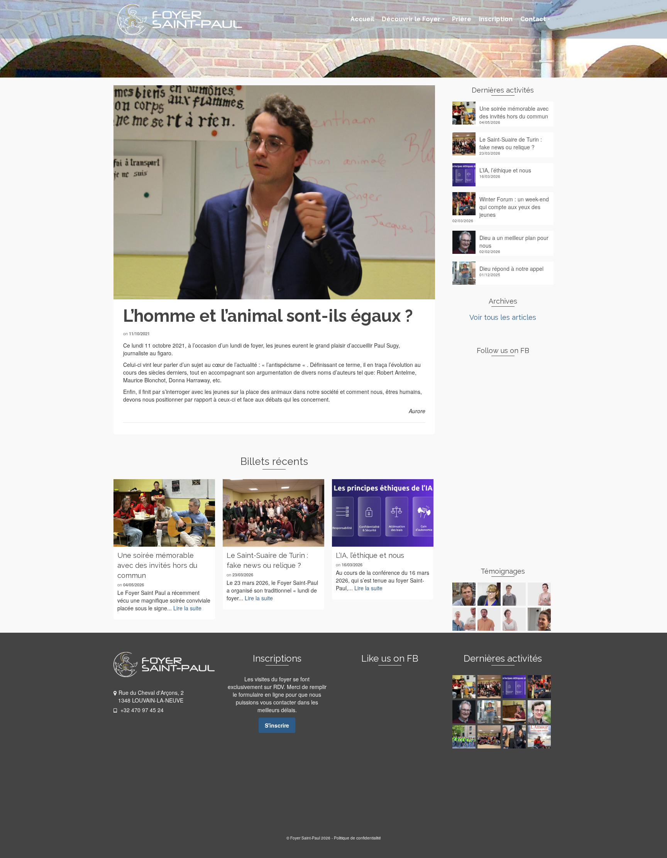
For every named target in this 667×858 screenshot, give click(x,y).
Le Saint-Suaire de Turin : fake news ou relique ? (510, 143)
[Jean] (515, 594)
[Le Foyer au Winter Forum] (515, 736)
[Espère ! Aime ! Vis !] (540, 736)
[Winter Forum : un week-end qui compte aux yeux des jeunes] (540, 686)
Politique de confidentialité (357, 838)
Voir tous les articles (502, 317)
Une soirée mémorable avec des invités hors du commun (513, 112)
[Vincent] (490, 619)
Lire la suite (187, 608)
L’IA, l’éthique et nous (505, 170)
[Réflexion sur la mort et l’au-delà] (540, 711)
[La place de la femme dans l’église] (515, 711)
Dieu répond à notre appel (511, 268)
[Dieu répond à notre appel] (490, 711)
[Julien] (464, 594)
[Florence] (540, 594)
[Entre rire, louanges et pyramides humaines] (464, 736)
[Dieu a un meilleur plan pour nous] (464, 711)
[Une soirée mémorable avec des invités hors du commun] (164, 513)
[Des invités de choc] (490, 736)
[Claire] (515, 619)
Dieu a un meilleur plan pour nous (513, 241)
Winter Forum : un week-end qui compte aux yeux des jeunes (514, 206)
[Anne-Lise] (490, 594)
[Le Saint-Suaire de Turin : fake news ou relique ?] (273, 513)
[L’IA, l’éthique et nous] (382, 513)
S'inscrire (277, 725)
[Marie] (464, 619)
